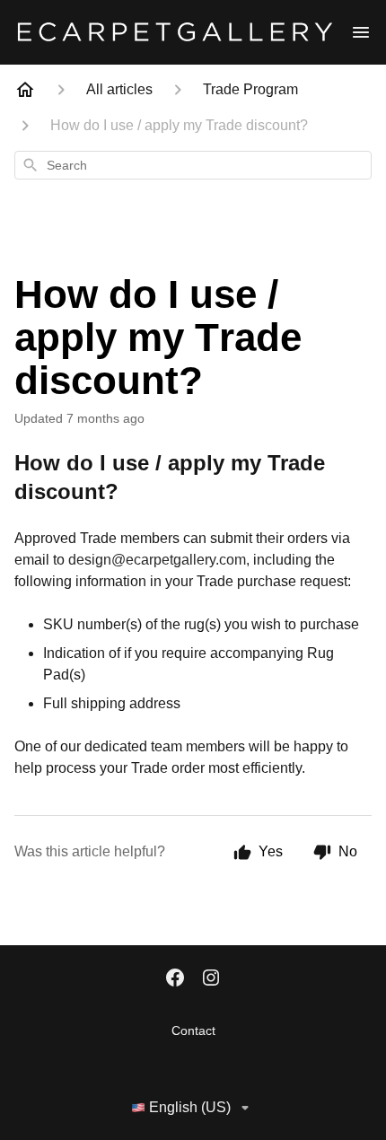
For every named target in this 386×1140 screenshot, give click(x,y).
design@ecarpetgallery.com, (159, 559)
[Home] (25, 90)
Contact (193, 1030)
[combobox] (193, 165)
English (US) (190, 1107)
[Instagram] (211, 979)
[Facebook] (175, 979)
